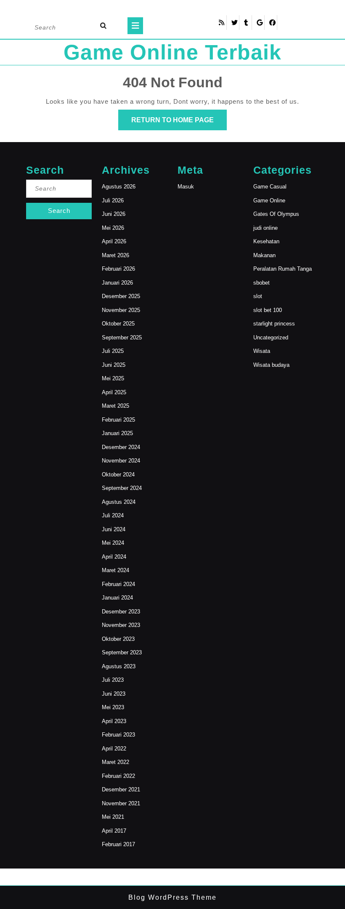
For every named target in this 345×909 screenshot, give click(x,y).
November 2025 (121, 310)
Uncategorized (270, 337)
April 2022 (114, 748)
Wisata (261, 351)
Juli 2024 (113, 515)
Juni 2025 (113, 365)
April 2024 (114, 557)
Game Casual (270, 186)
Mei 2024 (113, 543)
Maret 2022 (115, 762)
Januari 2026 (117, 283)
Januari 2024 (117, 597)
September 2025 (122, 337)
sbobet (261, 283)
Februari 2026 (118, 269)
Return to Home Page (179, 123)
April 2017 (114, 831)
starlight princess (274, 323)
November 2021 (121, 803)
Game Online (269, 200)
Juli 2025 (113, 351)
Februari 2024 (118, 584)
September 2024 (122, 488)
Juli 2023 (113, 680)
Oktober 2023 (118, 639)
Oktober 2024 (118, 474)
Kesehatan (266, 241)
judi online (265, 228)
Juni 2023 (113, 694)
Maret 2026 (115, 255)
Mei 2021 (113, 817)
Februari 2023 (118, 735)
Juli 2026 (113, 200)
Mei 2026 (113, 228)
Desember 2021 (121, 789)
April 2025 (114, 392)
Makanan (264, 255)
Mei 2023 (113, 707)
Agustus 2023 (118, 666)
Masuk (186, 186)
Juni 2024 (113, 529)
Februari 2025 (118, 420)
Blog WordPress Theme (172, 897)
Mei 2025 (113, 378)
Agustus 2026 (118, 186)
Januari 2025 (117, 433)
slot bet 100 (267, 310)
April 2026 (114, 241)
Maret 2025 (115, 406)
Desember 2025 (121, 296)
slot (257, 296)
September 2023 (122, 652)
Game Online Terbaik (172, 52)
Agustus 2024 (118, 502)
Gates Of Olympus (276, 214)
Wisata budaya (271, 365)
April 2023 (114, 721)
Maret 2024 (115, 570)
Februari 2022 (118, 776)
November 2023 (121, 625)
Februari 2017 (118, 844)
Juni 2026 (113, 214)
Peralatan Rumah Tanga (282, 269)
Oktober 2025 (118, 323)
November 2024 (121, 460)
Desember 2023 (121, 611)
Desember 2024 (121, 447)
